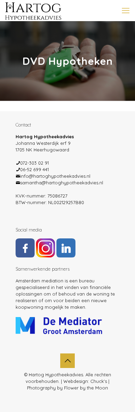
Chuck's (98, 381)
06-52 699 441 (34, 169)
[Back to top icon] (67, 360)
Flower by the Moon (86, 388)
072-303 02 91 (34, 163)
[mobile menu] (126, 10)
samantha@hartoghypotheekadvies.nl (61, 182)
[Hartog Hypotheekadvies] (33, 10)
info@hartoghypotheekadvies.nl (55, 176)
